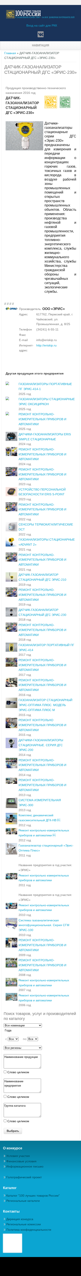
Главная (10, 53)
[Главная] (40, 17)
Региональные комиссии (23, 1224)
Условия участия (18, 1156)
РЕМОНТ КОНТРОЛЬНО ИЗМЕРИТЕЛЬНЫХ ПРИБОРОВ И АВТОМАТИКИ (42, 725)
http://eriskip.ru (46, 345)
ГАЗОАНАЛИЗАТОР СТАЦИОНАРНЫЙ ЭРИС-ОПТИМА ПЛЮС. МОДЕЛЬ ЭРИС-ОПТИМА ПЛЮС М (45, 704)
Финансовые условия (21, 1161)
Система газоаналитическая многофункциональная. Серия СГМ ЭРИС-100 (44, 925)
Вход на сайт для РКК (41, 25)
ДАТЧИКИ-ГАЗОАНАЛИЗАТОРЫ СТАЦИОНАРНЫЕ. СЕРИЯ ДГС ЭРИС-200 (41, 745)
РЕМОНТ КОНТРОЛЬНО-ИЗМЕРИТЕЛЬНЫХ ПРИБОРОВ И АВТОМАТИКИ (42, 419)
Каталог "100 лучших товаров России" (33, 1195)
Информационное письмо (24, 1166)
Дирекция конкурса (19, 1219)
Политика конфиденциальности (28, 1229)
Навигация (40, 45)
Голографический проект (24, 1177)
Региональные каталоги (23, 1200)
